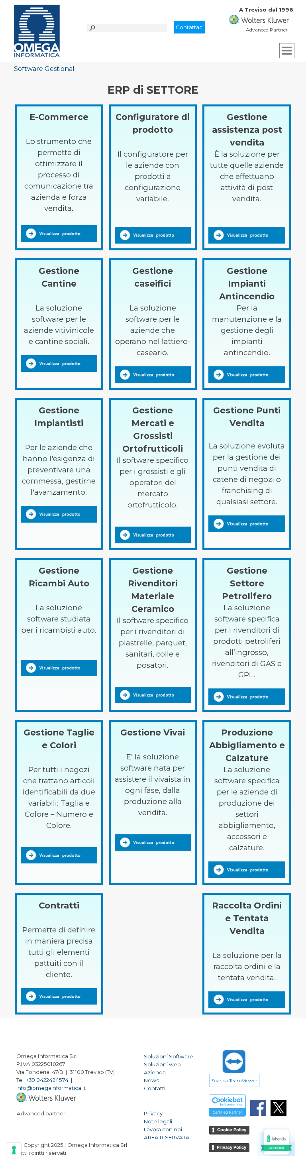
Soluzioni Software (168, 1056)
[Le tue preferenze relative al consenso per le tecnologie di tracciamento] (14, 1150)
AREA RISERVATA (167, 1137)
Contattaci (190, 27)
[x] (278, 1108)
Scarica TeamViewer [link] (234, 1080)
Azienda (155, 1072)
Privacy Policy (231, 1147)
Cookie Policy (231, 1130)
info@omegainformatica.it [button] (51, 1088)
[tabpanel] (269, 14)
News (151, 1080)
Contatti (154, 1088)
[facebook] (258, 1108)
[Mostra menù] (286, 50)
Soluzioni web (162, 1064)
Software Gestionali (45, 69)
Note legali (158, 1121)
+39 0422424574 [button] (47, 1080)
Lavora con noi (163, 1129)
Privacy (153, 1113)
